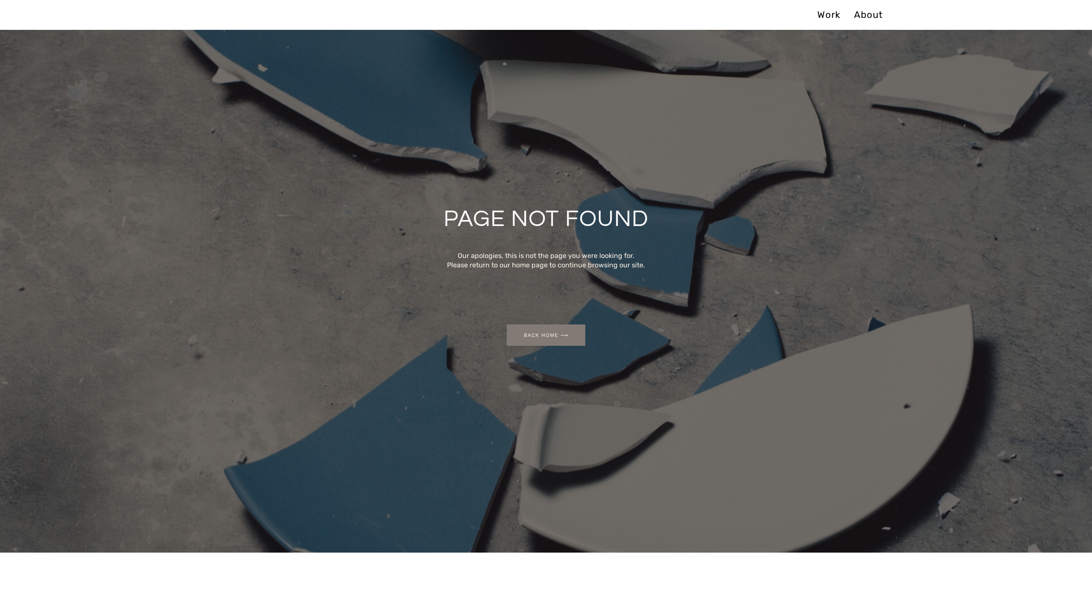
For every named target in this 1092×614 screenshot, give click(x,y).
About (868, 14)
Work (828, 14)
